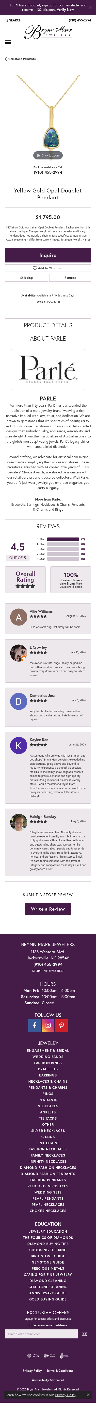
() (83, 539)
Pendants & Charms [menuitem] (48, 1087)
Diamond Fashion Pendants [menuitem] (48, 1173)
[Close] (90, 7)
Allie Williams (41, 611)
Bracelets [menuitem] (48, 1069)
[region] (48, 118)
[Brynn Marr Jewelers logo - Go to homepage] (48, 32)
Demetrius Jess (42, 695)
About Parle (48, 338)
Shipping (26, 277)
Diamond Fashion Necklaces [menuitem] (48, 1167)
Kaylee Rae (39, 739)
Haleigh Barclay (43, 816)
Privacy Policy (32, 1370)
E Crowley (38, 647)
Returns (70, 277)
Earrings (33, 504)
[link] (79, 20)
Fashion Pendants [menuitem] (48, 1180)
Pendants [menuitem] (48, 1099)
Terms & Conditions (60, 1370)
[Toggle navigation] (8, 42)
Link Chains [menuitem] (48, 1143)
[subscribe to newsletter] (84, 1333)
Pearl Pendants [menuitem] (47, 1198)
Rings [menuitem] (48, 1093)
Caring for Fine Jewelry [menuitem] (48, 1274)
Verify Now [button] (65, 9)
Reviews (48, 526)
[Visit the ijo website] (49, 1355)
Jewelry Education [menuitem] (48, 1231)
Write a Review (48, 909)
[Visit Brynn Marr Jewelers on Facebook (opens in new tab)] (34, 1025)
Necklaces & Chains (55, 504)
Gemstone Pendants (22, 59)
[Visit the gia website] (33, 1355)
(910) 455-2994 (48, 172)
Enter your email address (48, 1325)
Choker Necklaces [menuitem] (48, 1210)
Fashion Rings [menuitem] (48, 1062)
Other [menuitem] (48, 1124)
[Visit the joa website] (64, 1355)
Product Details (48, 325)
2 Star (41, 554)
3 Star (41, 549)
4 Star (41, 544)
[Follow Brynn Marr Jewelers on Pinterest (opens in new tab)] (61, 1025)
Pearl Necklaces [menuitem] (48, 1204)
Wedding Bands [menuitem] (47, 1056)
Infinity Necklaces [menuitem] (48, 1161)
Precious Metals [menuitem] (48, 1268)
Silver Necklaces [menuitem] (48, 1130)
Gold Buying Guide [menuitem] (48, 1299)
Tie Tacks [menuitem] (48, 1118)
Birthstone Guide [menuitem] (48, 1256)
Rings (59, 509)
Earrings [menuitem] (48, 1075)
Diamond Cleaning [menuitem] (48, 1280)
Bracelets (18, 504)
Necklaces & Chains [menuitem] (47, 1081)
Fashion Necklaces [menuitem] (48, 1149)
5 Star (41, 539)
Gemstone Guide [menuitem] (48, 1262)
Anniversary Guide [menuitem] (48, 1293)
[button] (13, 20)
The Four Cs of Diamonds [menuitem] (48, 1237)
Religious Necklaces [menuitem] (48, 1186)
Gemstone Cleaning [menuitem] (48, 1286)
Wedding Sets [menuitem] (48, 1192)
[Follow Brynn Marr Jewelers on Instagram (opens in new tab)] (48, 1025)
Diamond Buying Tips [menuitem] (47, 1243)
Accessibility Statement (48, 1380)
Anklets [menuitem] (48, 1112)
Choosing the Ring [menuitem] (48, 1249)
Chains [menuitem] (48, 1136)
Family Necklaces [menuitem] (48, 1155)
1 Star (41, 559)
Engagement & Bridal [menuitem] (48, 1050)
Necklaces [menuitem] (48, 1106)
